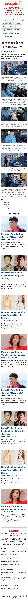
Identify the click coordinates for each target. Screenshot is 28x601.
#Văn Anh (7, 208)
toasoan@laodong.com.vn (13, 564)
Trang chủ (5, 20)
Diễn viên (4, 243)
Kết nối (11, 33)
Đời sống (20, 20)
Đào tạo (12, 20)
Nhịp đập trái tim (7, 30)
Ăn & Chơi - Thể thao (8, 26)
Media (17, 33)
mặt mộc (20, 326)
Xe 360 (4, 33)
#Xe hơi (6, 203)
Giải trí (11, 23)
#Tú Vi (6, 206)
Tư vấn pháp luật (7, 36)
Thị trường (18, 23)
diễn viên (4, 288)
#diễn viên (7, 205)
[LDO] (14, 224)
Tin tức (4, 23)
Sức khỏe (17, 30)
